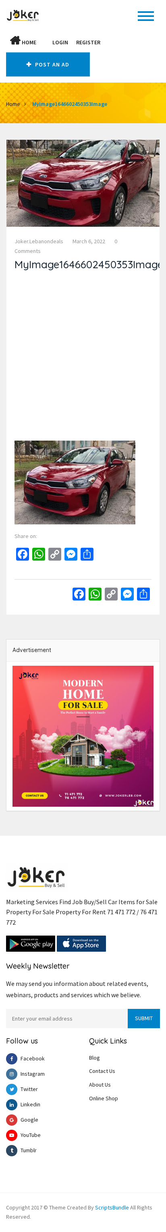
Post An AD (51, 64)
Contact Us (102, 1071)
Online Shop (103, 1098)
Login (60, 42)
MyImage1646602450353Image (69, 104)
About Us (100, 1084)
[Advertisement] (83, 358)
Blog (94, 1057)
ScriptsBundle (112, 1207)
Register (88, 42)
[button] (44, 42)
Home (28, 42)
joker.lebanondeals (39, 241)
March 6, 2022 (89, 241)
